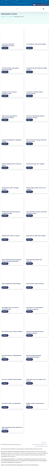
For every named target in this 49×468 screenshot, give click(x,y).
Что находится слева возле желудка (36, 44)
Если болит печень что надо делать (11, 403)
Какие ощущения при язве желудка (11, 283)
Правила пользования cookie (41, 446)
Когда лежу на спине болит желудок (35, 235)
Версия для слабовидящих (40, 4)
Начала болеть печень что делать (11, 235)
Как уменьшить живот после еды (35, 283)
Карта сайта (44, 442)
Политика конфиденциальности (39, 444)
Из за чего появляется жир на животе (12, 379)
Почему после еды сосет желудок (35, 163)
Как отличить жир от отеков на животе (12, 331)
